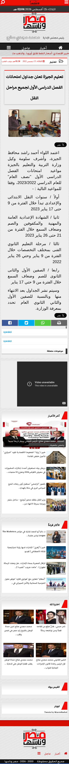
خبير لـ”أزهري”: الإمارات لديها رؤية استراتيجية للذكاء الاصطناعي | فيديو (26, 549)
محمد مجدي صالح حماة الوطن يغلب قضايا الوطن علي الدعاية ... (18, 661)
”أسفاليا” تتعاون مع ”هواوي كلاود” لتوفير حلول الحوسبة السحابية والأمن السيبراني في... (25, 581)
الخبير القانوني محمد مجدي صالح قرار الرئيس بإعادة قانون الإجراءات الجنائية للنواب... (51, 663)
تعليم (53, 62)
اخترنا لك (55, 604)
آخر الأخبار (54, 416)
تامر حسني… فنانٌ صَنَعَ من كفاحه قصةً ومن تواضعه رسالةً (51, 628)
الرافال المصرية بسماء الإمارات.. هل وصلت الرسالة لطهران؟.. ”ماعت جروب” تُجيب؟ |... (24, 565)
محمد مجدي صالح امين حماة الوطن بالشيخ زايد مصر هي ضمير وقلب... (18, 630)
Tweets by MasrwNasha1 (55, 712)
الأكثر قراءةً (54, 525)
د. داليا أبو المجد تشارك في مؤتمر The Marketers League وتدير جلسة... (24, 533)
